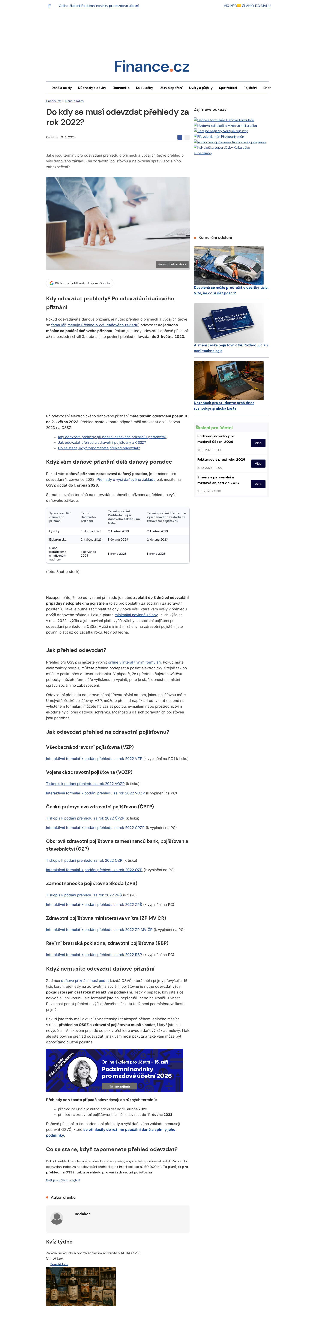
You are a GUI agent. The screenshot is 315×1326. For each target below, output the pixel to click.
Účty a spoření (171, 87)
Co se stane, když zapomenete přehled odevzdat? (99, 448)
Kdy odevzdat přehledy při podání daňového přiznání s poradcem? (112, 437)
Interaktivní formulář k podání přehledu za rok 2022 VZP (94, 759)
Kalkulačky (144, 87)
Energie (269, 87)
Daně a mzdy (61, 87)
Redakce (52, 137)
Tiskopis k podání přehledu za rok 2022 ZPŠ (84, 895)
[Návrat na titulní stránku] (152, 68)
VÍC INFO (230, 5)
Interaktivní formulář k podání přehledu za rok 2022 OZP (94, 870)
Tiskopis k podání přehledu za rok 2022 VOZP (85, 784)
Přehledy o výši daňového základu (126, 479)
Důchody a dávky (92, 87)
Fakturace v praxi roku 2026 (221, 459)
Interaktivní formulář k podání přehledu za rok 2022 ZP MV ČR (99, 929)
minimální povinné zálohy (136, 615)
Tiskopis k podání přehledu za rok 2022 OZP (84, 860)
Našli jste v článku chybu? (63, 1180)
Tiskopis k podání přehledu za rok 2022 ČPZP (85, 818)
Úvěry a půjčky (201, 87)
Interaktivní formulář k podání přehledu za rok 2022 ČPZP (95, 828)
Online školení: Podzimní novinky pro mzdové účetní (99, 5)
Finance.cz (53, 101)
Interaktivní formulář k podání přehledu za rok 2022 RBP (94, 955)
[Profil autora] (56, 1218)
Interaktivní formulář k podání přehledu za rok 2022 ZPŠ (94, 904)
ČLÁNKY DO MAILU (256, 5)
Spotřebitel (228, 87)
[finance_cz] (51, 6)
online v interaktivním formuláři (134, 662)
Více (258, 443)
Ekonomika (121, 87)
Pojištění (250, 87)
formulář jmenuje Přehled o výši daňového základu (94, 325)
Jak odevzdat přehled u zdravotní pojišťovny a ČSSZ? (102, 442)
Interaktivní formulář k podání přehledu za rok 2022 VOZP (95, 793)
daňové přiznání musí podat (85, 980)
